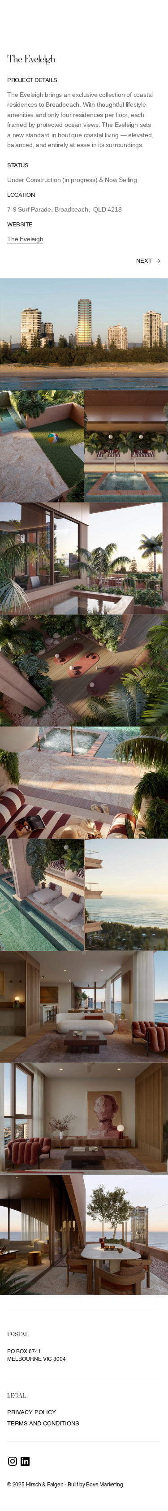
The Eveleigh (25, 238)
